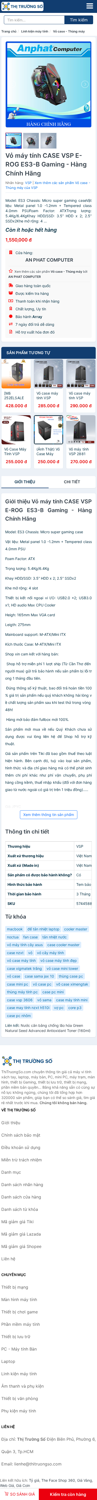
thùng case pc (71, 976)
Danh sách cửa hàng (21, 1196)
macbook (15, 929)
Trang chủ (8, 31)
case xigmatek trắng (24, 968)
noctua (13, 937)
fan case (30, 937)
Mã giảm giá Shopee (21, 1246)
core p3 (74, 1007)
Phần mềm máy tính (20, 1324)
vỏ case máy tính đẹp (58, 960)
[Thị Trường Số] (27, 1061)
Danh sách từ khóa (19, 1209)
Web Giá (7, 1485)
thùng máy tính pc (22, 992)
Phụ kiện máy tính (18, 1410)
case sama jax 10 (39, 976)
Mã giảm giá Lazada (21, 1234)
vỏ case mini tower (62, 968)
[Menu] (89, 6)
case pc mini (53, 992)
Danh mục (11, 1172)
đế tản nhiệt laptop (43, 929)
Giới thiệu (24, 481)
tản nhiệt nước (54, 937)
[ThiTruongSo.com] (30, 6)
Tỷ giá (34, 1480)
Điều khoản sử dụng (20, 1147)
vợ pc (59, 1007)
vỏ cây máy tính (50, 953)
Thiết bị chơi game (19, 1311)
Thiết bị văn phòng (19, 1398)
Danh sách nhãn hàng (22, 1184)
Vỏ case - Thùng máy (69, 31)
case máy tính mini (71, 1000)
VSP (28, 183)
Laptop (8, 1361)
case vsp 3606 (20, 1000)
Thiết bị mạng (14, 1287)
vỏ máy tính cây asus (25, 945)
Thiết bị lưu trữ (15, 1336)
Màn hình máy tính (19, 1299)
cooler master (75, 929)
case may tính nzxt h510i (28, 1007)
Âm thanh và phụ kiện (22, 1386)
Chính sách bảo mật (20, 1135)
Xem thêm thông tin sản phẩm (48, 814)
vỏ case (13, 976)
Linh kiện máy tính (34, 31)
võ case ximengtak (72, 984)
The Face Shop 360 (58, 1480)
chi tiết (72, 481)
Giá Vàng (84, 1480)
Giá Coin (23, 1485)
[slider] (13, 141)
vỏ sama (44, 1000)
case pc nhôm (19, 1015)
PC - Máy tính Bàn (19, 1349)
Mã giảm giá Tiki (17, 1221)
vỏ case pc (42, 984)
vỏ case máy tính (21, 960)
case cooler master (63, 945)
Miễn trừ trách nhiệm (21, 1159)
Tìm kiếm (79, 19)
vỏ (30, 953)
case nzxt (15, 953)
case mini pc (17, 984)
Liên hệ (8, 1258)
